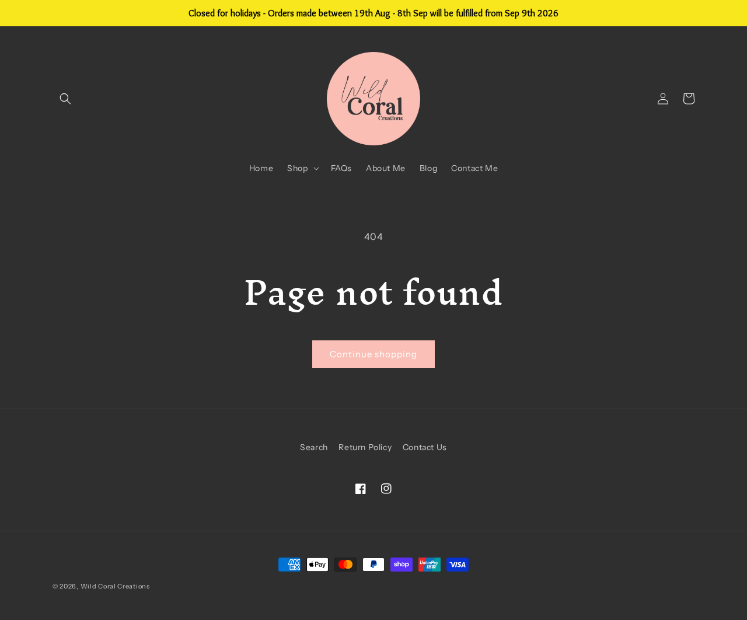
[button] (65, 99)
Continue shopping (373, 354)
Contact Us (425, 447)
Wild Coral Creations (115, 586)
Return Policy (365, 447)
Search (314, 447)
